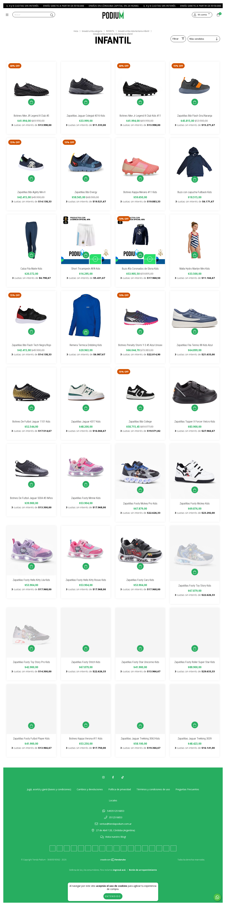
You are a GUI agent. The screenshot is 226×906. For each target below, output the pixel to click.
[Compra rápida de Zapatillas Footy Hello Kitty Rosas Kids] (86, 566)
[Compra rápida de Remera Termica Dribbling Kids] (86, 332)
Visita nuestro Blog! (115, 836)
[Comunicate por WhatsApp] (217, 897)
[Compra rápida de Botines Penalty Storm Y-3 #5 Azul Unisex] (140, 331)
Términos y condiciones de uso (153, 789)
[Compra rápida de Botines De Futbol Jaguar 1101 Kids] (31, 408)
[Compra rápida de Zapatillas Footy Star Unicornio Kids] (140, 648)
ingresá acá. (119, 870)
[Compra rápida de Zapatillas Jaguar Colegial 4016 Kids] (86, 102)
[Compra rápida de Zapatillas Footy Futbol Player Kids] (31, 725)
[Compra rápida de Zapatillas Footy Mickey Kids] (194, 490)
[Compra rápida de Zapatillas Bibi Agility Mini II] (31, 178)
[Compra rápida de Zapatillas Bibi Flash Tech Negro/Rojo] (31, 331)
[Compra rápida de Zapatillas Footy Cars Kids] (140, 566)
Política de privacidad (119, 789)
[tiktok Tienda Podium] (122, 777)
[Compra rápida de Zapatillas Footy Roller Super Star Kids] (194, 648)
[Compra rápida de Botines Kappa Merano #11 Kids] (140, 178)
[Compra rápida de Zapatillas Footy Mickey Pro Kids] (140, 490)
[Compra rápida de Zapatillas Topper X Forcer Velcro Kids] (194, 408)
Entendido (113, 896)
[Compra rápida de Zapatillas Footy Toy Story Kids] (194, 572)
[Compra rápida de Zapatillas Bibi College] (140, 408)
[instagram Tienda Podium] (103, 777)
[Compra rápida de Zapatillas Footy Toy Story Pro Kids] (31, 648)
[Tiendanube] (113, 860)
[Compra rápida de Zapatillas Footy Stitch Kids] (86, 648)
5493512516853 (115, 810)
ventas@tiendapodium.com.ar (116, 823)
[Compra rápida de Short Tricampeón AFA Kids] (86, 255)
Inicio (76, 31)
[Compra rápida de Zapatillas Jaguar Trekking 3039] (194, 725)
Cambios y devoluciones (90, 789)
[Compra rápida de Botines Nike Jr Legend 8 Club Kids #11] (140, 102)
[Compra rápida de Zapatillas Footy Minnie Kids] (86, 484)
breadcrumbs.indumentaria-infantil (133, 31)
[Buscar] (51, 15)
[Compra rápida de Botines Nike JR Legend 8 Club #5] (31, 102)
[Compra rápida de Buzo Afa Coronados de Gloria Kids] (140, 255)
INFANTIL (110, 31)
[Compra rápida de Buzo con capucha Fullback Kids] (194, 179)
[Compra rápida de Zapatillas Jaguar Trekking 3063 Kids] (140, 725)
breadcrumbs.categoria (92, 31)
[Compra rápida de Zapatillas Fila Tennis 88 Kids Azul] (194, 331)
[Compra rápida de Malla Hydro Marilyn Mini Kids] (194, 255)
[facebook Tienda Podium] (113, 777)
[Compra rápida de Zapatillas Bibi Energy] (86, 178)
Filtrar (175, 38)
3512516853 (115, 817)
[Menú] (7, 14)
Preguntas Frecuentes (187, 789)
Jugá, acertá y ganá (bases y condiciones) (49, 789)
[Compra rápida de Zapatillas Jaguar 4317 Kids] (86, 408)
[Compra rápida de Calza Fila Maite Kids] (31, 255)
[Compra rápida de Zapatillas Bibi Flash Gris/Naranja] (194, 102)
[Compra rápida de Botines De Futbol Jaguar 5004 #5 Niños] (31, 484)
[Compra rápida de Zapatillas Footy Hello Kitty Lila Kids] (31, 566)
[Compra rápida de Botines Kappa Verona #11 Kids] (86, 725)
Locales (113, 800)
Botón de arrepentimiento (143, 870)
